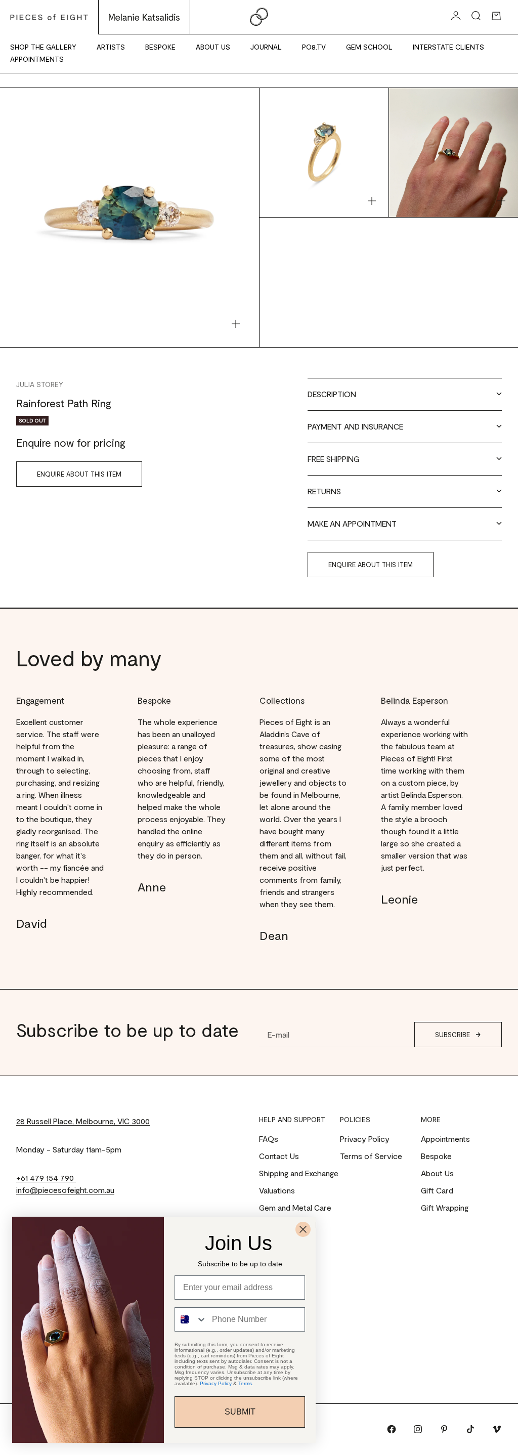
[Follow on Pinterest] (444, 1429)
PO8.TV (314, 46)
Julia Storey (39, 384)
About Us (213, 46)
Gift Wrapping (444, 1207)
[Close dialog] (303, 1229)
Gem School (369, 46)
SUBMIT (240, 1411)
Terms (245, 1383)
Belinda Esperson (414, 700)
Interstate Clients (448, 46)
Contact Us (279, 1156)
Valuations (277, 1190)
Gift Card (437, 1190)
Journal (266, 46)
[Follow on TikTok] (470, 1429)
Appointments (37, 59)
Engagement (40, 700)
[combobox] (191, 1319)
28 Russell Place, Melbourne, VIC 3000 (83, 1121)
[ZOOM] (236, 324)
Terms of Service (371, 1156)
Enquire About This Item (79, 474)
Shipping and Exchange (298, 1173)
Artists (111, 46)
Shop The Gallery (43, 46)
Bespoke (160, 46)
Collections (282, 700)
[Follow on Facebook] (391, 1429)
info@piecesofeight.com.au (65, 1189)
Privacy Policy (365, 1138)
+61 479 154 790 (46, 1177)
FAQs (268, 1138)
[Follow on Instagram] (418, 1429)
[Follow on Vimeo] (497, 1429)
